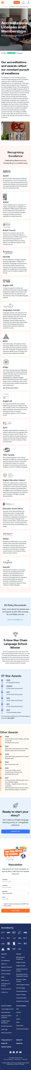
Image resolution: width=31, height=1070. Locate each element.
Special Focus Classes (22, 1001)
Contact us (15, 831)
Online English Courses (22, 984)
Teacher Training (21, 994)
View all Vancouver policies (10, 388)
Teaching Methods (21, 991)
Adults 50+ (19, 1043)
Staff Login (4, 1029)
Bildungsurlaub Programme (20, 958)
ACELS (21, 207)
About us (6, 6)
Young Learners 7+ (6, 1040)
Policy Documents (14, 619)
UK (17, 1015)
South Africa (19, 1025)
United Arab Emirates (22, 1029)
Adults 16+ (19, 1040)
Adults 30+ (4, 1043)
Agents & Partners (6, 967)
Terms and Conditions (8, 1059)
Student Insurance (6, 1026)
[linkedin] (17, 1052)
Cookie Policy (24, 1059)
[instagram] (10, 1052)
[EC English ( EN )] (2, 2)
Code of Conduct (6, 989)
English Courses (20, 962)
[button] (23, 2)
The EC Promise (5, 974)
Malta (17, 1022)
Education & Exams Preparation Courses (22, 975)
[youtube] (20, 1052)
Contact (16, 2)
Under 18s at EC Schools (5, 984)
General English (20, 988)
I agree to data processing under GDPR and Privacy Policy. (15, 905)
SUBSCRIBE (15, 910)
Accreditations (5, 960)
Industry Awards (6, 970)
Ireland (18, 1019)
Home (2, 6)
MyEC (3, 977)
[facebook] (14, 1052)
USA (17, 1009)
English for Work (20, 966)
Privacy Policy (17, 1059)
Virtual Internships (21, 998)
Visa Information (5, 1012)
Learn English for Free (7, 1009)
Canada (18, 1012)
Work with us (5, 980)
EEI (12, 483)
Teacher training (6, 1047)
